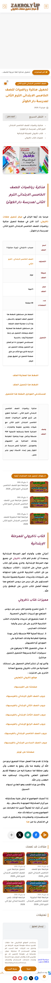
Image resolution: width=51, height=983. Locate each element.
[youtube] (20, 978)
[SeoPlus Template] (49, 973)
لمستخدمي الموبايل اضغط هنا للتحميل (25, 394)
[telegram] (26, 978)
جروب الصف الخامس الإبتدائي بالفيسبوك (25, 734)
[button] (36, 834)
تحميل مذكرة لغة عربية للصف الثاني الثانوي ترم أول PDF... (15, 72)
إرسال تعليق (37, 927)
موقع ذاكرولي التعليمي (25, 678)
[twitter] (31, 978)
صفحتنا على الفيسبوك (25, 687)
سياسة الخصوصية (41, 960)
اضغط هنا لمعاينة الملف (25, 375)
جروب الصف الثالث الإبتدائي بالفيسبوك (25, 715)
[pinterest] (15, 978)
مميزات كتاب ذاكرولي (34, 138)
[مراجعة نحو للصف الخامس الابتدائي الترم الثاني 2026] (39, 487)
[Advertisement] (25, 41)
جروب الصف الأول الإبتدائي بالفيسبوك (25, 696)
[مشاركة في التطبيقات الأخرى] (11, 834)
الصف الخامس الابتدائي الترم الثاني (31, 84)
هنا (28, 822)
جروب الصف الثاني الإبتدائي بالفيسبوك (25, 706)
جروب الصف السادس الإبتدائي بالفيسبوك (25, 743)
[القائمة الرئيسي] (46, 6)
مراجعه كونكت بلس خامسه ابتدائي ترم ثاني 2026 (15, 901)
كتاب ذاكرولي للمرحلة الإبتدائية (30, 134)
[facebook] (36, 978)
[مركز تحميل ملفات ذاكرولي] (26, 6)
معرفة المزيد (12, 969)
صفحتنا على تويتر (25, 752)
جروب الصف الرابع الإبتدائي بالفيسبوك (25, 724)
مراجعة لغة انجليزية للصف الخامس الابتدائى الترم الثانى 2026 (15, 520)
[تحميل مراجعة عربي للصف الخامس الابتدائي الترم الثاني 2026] (39, 502)
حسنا (29, 969)
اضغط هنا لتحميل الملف (25, 385)
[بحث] (5, 6)
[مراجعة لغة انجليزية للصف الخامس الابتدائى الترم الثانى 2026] (39, 519)
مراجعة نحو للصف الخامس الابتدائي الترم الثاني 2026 (15, 487)
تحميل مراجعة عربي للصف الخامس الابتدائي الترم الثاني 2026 (15, 504)
